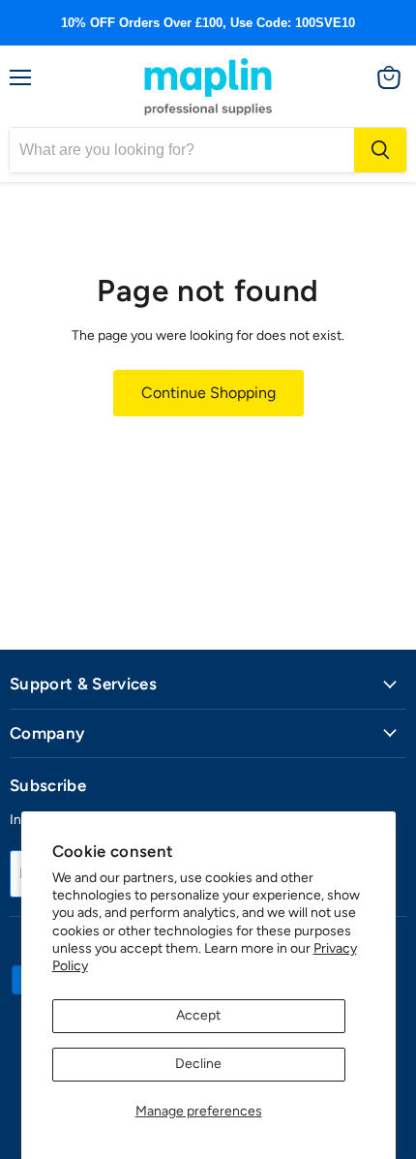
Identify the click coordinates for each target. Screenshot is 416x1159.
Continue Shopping (208, 392)
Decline (198, 1063)
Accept (198, 1015)
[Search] (380, 150)
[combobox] (182, 150)
